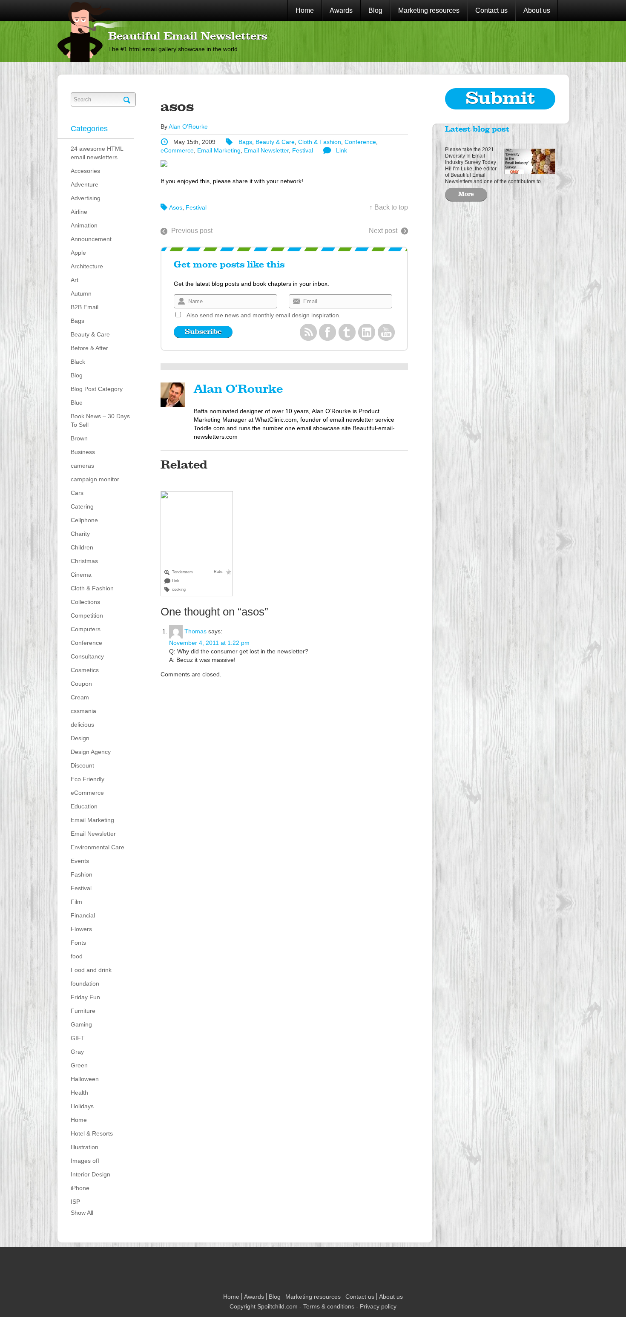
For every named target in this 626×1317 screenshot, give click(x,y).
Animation (84, 225)
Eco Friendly (87, 779)
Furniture (83, 1010)
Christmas (84, 561)
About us (536, 10)
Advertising (86, 198)
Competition (87, 615)
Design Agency (91, 751)
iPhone (80, 1188)
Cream (80, 697)
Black (78, 361)
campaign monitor (95, 479)
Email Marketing (92, 820)
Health (79, 1092)
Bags (77, 320)
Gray (77, 1051)
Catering (82, 506)
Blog (375, 10)
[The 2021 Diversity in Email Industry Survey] (527, 160)
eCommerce (87, 792)
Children (82, 547)
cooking (179, 589)
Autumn (81, 293)
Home (305, 10)
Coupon (81, 683)
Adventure (84, 184)
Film (76, 901)
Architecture (87, 266)
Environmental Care (97, 847)
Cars (77, 492)
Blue (77, 402)
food (77, 956)
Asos (175, 207)
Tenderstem (182, 572)
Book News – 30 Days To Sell (100, 420)
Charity (80, 533)
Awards (341, 10)
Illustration (84, 1147)
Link (341, 150)
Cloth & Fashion (92, 588)
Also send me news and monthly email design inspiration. (264, 315)
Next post (383, 230)
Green (79, 1065)
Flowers (81, 929)
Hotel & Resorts (92, 1133)
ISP (75, 1201)
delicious (82, 724)
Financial (83, 915)
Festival (81, 888)
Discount (82, 765)
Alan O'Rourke (188, 126)
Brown (79, 438)
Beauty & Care (90, 334)
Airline (79, 211)
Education (84, 806)
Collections (85, 601)
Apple (78, 252)
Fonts (78, 942)
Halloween (85, 1078)
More (466, 194)
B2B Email (84, 307)
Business (83, 452)
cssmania (83, 710)
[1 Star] (228, 572)
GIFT (78, 1038)
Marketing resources (428, 10)
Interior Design (90, 1174)
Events (80, 860)
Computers (86, 629)
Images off (85, 1160)
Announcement (91, 239)
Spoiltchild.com (277, 1306)
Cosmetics (85, 670)
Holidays (82, 1106)
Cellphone (84, 520)
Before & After (89, 348)
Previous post (191, 230)
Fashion (81, 874)
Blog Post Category (97, 388)
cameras (82, 465)
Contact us (491, 10)
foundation (85, 983)
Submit (500, 98)
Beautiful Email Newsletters (187, 37)
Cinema (81, 574)
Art (74, 279)
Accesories (85, 170)
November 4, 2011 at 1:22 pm (209, 642)
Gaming (81, 1024)
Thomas (195, 631)
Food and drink (91, 969)
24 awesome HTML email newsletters (97, 153)
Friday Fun (85, 997)
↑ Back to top (388, 207)
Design (80, 738)
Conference (86, 642)
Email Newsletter (93, 833)
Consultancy (87, 656)
